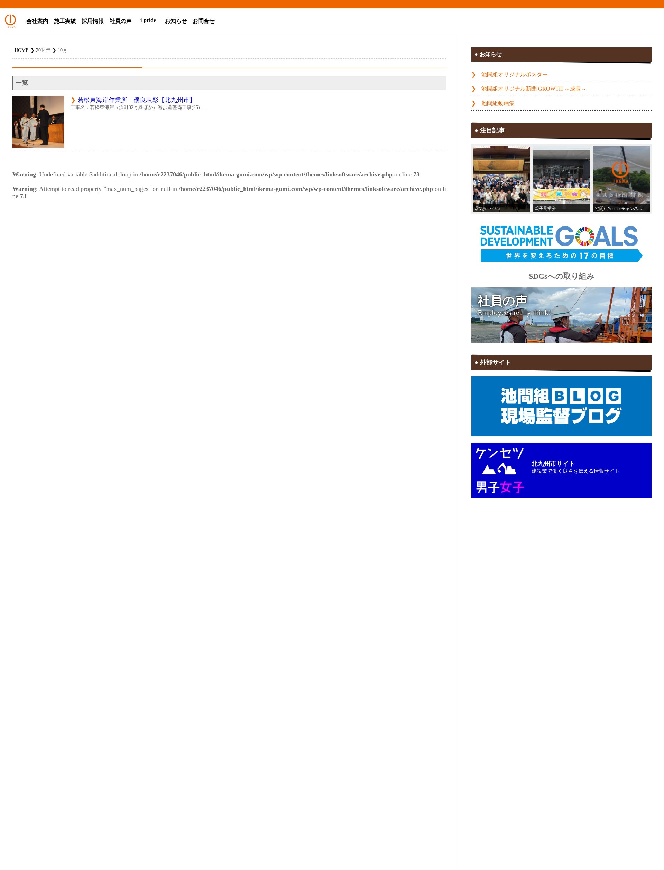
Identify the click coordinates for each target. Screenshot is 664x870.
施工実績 (65, 21)
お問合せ (204, 21)
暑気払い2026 (487, 208)
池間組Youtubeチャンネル (618, 208)
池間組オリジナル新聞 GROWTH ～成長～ (534, 89)
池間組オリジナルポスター (514, 75)
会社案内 (37, 21)
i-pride (148, 20)
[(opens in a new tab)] (621, 179)
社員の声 (121, 21)
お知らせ (176, 21)
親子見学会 (545, 208)
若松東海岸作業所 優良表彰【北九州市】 (136, 99)
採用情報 (93, 21)
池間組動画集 (498, 103)
